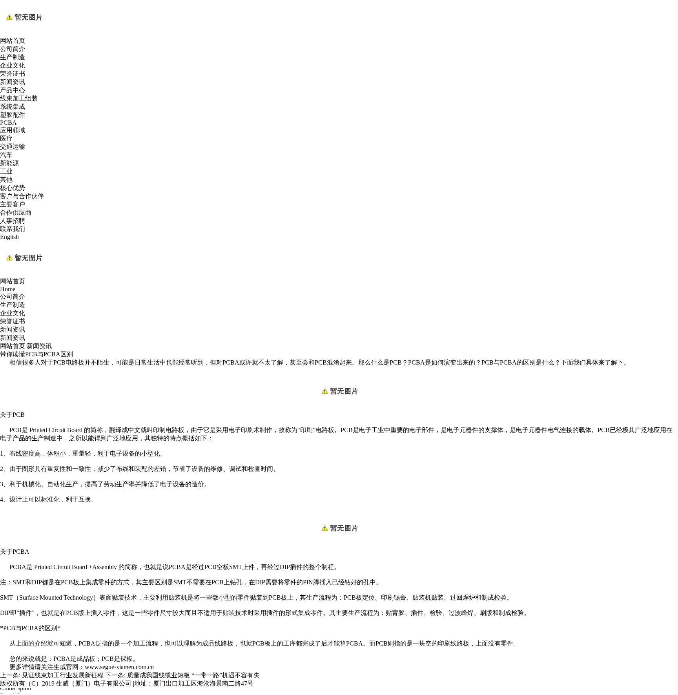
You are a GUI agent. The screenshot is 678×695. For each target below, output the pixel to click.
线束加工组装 (19, 98)
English (9, 236)
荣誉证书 (12, 73)
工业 (6, 171)
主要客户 (12, 204)
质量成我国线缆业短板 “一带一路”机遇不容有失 (193, 675)
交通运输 (12, 146)
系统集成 (12, 106)
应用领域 (12, 130)
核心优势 (12, 187)
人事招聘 (12, 220)
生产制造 (12, 57)
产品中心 (12, 90)
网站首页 (12, 40)
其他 (6, 179)
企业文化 (12, 65)
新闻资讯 (12, 81)
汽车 (6, 154)
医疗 (6, 138)
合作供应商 (15, 212)
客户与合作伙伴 (22, 196)
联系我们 (12, 229)
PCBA (8, 122)
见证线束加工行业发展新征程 (63, 675)
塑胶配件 (12, 114)
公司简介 (12, 49)
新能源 (9, 163)
